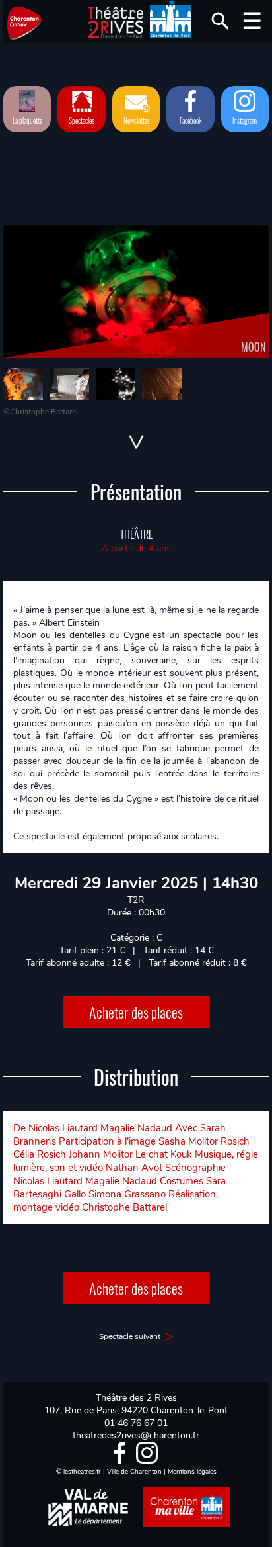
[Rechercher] (220, 21)
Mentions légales (192, 1471)
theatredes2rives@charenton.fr (136, 1435)
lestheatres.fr (82, 1471)
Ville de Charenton (134, 1471)
